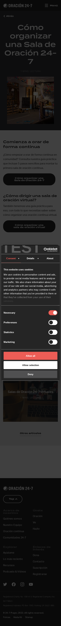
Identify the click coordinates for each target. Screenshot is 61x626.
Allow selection (30, 365)
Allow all (30, 355)
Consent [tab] (11, 258)
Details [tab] (30, 258)
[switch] (52, 322)
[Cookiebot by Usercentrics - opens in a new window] (43, 250)
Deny (30, 374)
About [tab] (50, 258)
